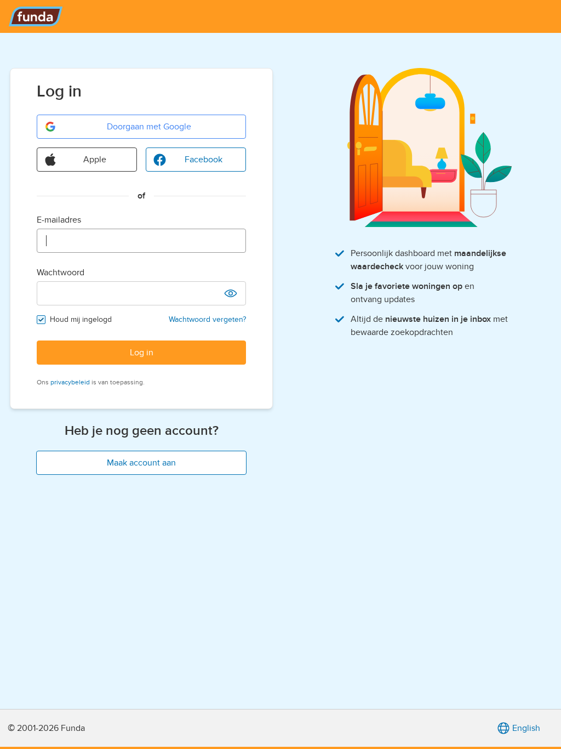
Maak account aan (141, 462)
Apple (94, 159)
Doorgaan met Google (149, 126)
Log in (141, 352)
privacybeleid (70, 382)
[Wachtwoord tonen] (230, 293)
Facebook (203, 159)
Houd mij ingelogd (81, 319)
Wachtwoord (60, 272)
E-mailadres (59, 219)
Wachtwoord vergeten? (207, 319)
